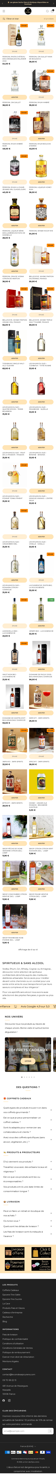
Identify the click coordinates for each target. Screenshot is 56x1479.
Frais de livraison (10, 1334)
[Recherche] (47, 11)
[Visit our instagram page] (9, 1400)
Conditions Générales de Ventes (17, 1348)
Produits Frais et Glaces (13, 1308)
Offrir (28, 1061)
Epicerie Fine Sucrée (12, 1299)
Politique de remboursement (16, 1352)
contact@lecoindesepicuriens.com (18, 1374)
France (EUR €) (26, 1446)
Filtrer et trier (12, 19)
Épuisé (14, 51)
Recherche (7, 1317)
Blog (4, 1321)
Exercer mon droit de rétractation (18, 1357)
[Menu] (3, 11)
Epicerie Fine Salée (11, 1294)
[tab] (21, 1077)
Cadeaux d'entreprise (12, 1312)
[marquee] (28, 1006)
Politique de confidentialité (15, 1339)
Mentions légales (10, 1361)
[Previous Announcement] (2, 3)
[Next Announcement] (53, 3)
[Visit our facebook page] (3, 1400)
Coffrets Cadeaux (10, 1290)
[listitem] (28, 3)
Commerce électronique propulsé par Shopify (28, 1459)
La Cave (6, 1303)
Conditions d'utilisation (13, 1343)
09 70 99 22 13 (9, 1380)
